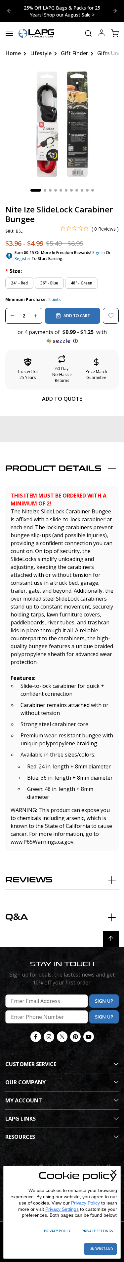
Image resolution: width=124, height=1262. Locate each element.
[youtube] (88, 1036)
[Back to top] (111, 939)
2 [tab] (45, 190)
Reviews (29, 880)
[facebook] (35, 1036)
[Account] (101, 33)
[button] (62, 336)
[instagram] (49, 1036)
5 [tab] (61, 190)
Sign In (98, 252)
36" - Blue (49, 283)
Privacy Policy (85, 1203)
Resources (20, 1136)
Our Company (25, 1082)
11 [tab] (92, 190)
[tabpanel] (62, 124)
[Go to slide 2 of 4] (9, 11)
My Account (23, 1100)
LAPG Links (20, 1118)
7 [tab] (71, 190)
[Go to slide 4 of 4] (114, 11)
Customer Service (30, 1064)
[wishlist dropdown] (111, 316)
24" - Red (19, 283)
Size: (13, 271)
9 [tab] (82, 190)
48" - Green (81, 283)
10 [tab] (87, 190)
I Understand (100, 1248)
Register (22, 258)
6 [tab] (66, 190)
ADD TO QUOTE (62, 398)
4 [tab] (55, 190)
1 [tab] (35, 190)
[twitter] (62, 1036)
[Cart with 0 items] (115, 33)
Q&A (16, 917)
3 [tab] (50, 190)
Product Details (53, 468)
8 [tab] (76, 190)
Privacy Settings (62, 1209)
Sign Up (104, 1001)
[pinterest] (75, 1036)
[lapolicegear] (36, 33)
